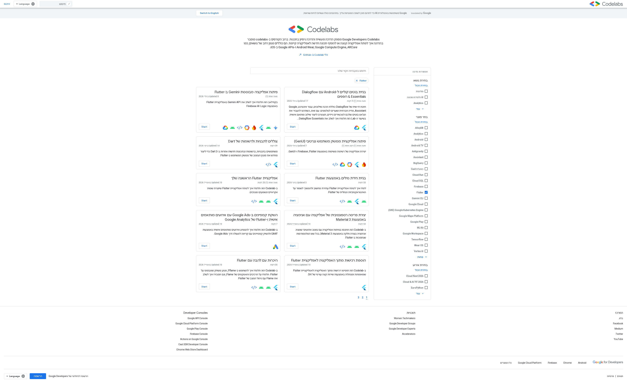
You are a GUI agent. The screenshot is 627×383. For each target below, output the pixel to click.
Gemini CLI (417, 198)
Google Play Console (197, 328)
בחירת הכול (421, 85)
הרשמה (38, 376)
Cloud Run (417, 175)
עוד (420, 108)
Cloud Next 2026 (414, 276)
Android (419, 139)
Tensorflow (417, 239)
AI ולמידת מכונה (415, 97)
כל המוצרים (506, 362)
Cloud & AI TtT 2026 (413, 282)
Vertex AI (418, 251)
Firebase (418, 186)
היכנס (7, 4)
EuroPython (417, 287)
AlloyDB (419, 128)
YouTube (618, 339)
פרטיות (610, 376)
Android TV (417, 145)
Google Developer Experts (402, 328)
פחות (422, 257)
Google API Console (198, 318)
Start (292, 126)
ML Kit (420, 227)
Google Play (416, 222)
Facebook (618, 323)
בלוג (621, 318)
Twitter (619, 334)
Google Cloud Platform (529, 362)
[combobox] (56, 4)
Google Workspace (413, 233)
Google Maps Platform (411, 216)
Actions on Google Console (194, 339)
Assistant (418, 157)
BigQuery (418, 163)
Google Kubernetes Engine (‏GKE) (405, 210)
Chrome (567, 362)
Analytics (418, 103)
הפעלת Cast (417, 169)
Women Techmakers (404, 318)
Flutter (420, 192)
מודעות (419, 91)
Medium (619, 328)
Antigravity (417, 151)
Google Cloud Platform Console (192, 323)
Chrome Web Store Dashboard (192, 349)
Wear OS (418, 245)
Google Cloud (416, 204)
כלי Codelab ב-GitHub (313, 54)
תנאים (620, 376)
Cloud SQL (417, 180)
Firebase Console (199, 334)
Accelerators (408, 334)
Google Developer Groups (402, 323)
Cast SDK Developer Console (193, 344)
